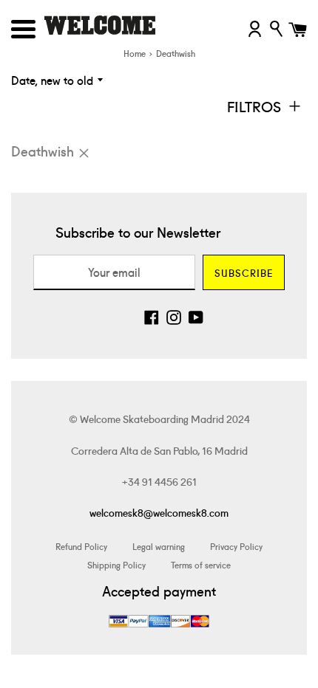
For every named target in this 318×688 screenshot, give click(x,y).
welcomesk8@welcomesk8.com (159, 512)
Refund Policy (81, 546)
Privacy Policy (236, 546)
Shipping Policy (116, 564)
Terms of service (201, 564)
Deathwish (42, 150)
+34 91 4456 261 (159, 481)
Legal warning (158, 546)
